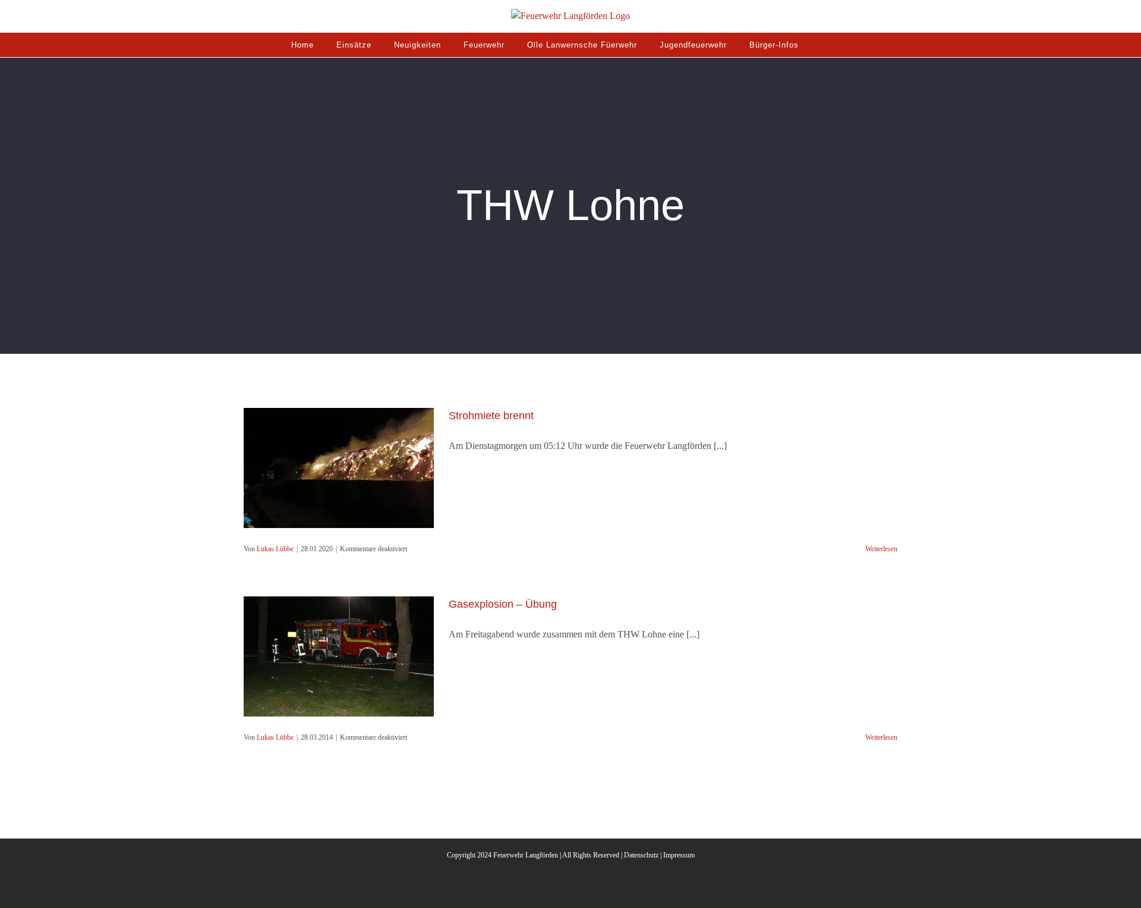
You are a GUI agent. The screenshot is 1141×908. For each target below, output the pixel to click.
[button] (824, 44)
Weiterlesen (881, 549)
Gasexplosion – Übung (503, 604)
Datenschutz (641, 855)
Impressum (679, 855)
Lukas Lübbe (275, 549)
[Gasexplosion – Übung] (339, 656)
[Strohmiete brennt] (339, 468)
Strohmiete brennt (491, 416)
